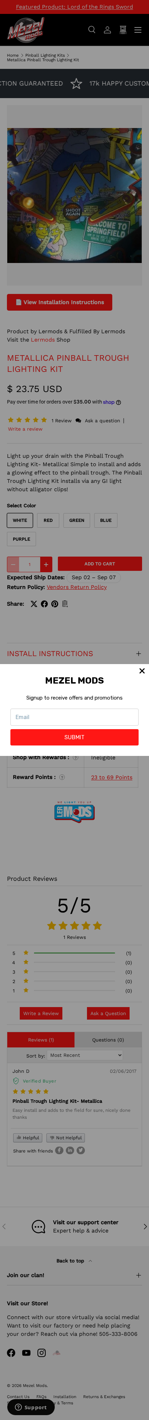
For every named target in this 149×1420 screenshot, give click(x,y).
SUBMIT (74, 737)
